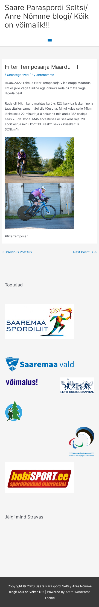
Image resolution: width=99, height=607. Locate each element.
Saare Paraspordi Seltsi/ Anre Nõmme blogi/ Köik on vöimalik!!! (47, 16)
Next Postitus (85, 252)
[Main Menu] (49, 40)
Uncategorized (18, 75)
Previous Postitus (17, 252)
